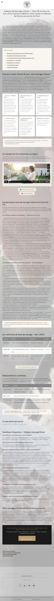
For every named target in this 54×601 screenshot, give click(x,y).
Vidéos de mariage (27, 579)
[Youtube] (25, 585)
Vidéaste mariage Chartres (8, 551)
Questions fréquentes (12, 67)
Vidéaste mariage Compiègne (9, 554)
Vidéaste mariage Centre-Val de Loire (11, 552)
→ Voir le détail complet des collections (27, 367)
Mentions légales (27, 599)
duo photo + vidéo (19, 500)
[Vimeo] (34, 585)
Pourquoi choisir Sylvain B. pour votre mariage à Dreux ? (20, 53)
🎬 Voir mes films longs (27, 193)
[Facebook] (20, 585)
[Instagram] (29, 585)
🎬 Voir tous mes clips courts (27, 189)
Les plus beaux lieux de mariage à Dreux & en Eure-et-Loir (20, 58)
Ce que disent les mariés (13, 65)
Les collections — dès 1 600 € (14, 60)
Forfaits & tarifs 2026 (7, 555)
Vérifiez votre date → (27, 539)
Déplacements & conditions (13, 62)
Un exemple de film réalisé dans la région (16, 55)
